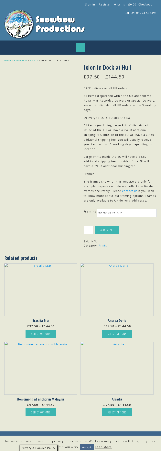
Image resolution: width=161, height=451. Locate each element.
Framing (90, 211)
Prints (34, 60)
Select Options (40, 334)
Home (8, 60)
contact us (129, 191)
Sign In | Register (98, 4)
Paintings (20, 60)
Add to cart (107, 230)
